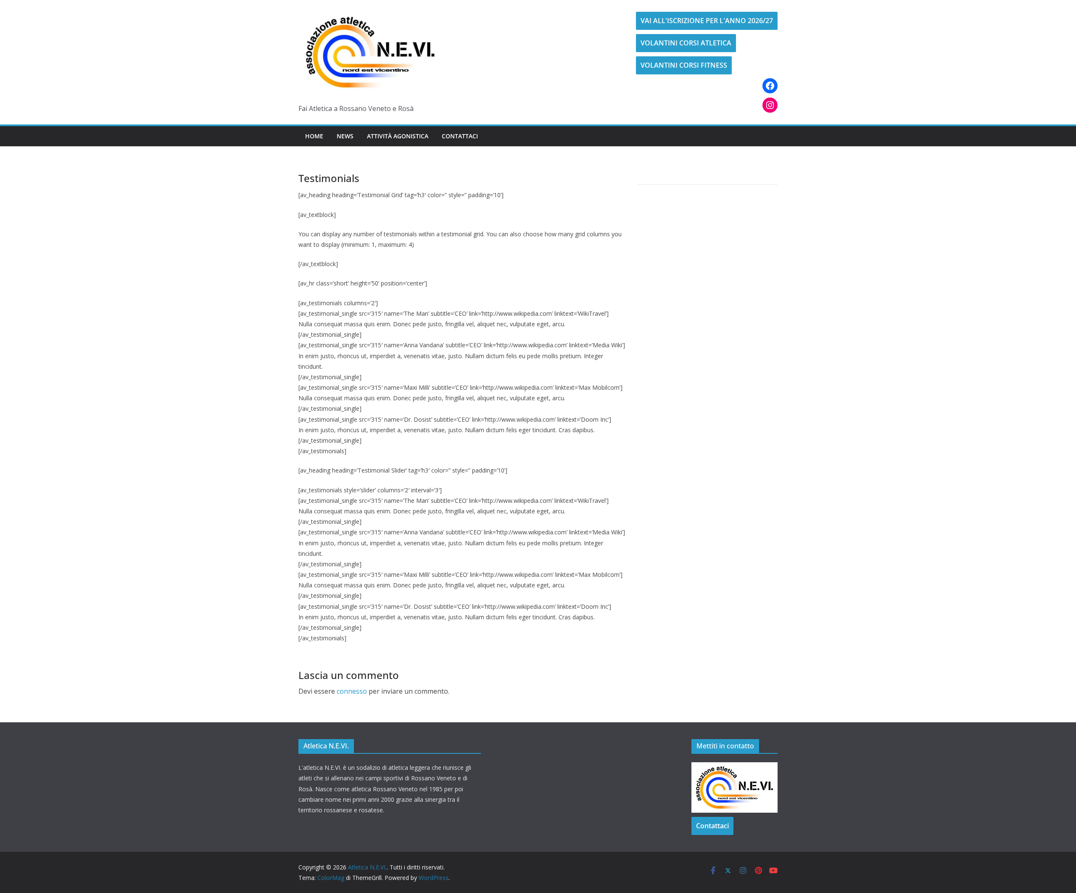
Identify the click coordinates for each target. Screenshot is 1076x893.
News (345, 136)
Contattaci (460, 136)
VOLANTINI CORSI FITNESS (684, 65)
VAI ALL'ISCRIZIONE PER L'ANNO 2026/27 (707, 20)
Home (314, 136)
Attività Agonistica (397, 136)
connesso (352, 691)
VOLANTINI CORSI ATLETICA (686, 43)
